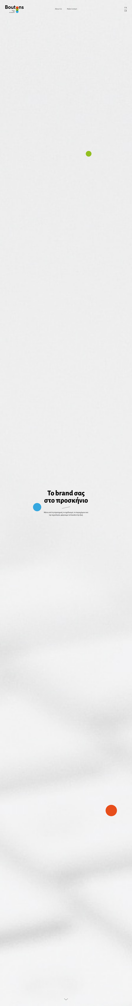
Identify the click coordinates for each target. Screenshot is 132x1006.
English (125, 7)
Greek (125, 11)
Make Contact (72, 9)
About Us (58, 9)
